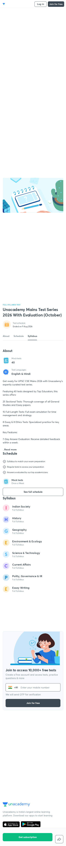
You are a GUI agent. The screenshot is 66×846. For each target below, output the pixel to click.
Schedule (19, 336)
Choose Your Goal (17, 4)
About (6, 336)
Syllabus (32, 336)
